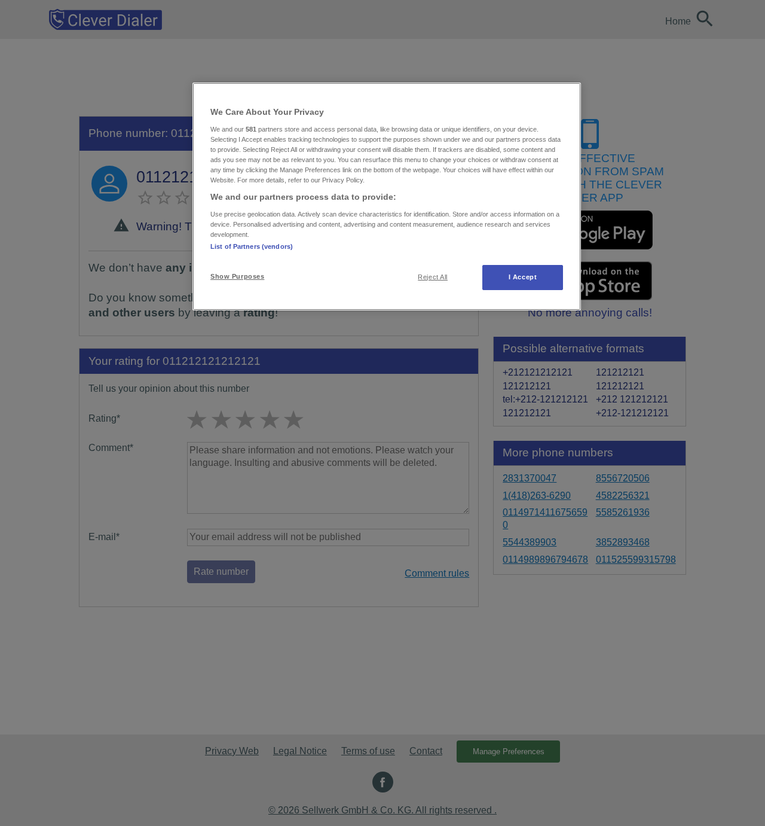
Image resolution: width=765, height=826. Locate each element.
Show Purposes (237, 276)
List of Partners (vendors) (251, 246)
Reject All (433, 277)
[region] (386, 196)
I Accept (523, 277)
